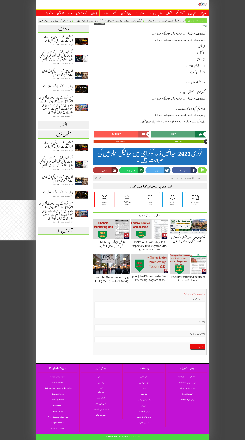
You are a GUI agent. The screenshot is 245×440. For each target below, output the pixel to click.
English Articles (57, 423)
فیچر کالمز (101, 392)
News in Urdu (58, 382)
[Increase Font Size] (100, 178)
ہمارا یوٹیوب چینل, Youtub (187, 377)
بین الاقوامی (126, 13)
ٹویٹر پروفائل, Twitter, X (187, 388)
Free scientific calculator (58, 417)
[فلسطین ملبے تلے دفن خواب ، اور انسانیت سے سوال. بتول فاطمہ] (81, 41)
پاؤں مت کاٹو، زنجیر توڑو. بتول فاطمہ (57, 86)
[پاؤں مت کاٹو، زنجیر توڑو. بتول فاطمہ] (81, 88)
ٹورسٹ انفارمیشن (64, 13)
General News (58, 394)
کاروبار (144, 405)
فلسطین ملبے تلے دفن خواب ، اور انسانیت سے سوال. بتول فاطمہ (167, 21)
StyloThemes (134, 437)
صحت (144, 388)
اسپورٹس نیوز (141, 13)
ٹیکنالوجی (101, 382)
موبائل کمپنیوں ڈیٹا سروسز (144, 400)
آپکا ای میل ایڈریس (197, 333)
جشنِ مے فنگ (101, 415)
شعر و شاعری (81, 13)
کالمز (100, 388)
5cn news (188, 178)
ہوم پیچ (203, 13)
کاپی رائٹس (144, 377)
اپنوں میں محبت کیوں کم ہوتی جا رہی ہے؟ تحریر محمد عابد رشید (53, 21)
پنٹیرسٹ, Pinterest (187, 400)
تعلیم (115, 13)
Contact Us (57, 405)
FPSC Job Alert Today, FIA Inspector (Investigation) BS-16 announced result (149, 246)
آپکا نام (202, 321)
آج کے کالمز (101, 398)
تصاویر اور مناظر (101, 403)
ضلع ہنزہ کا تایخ (144, 423)
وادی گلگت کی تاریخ (144, 417)
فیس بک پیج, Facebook (187, 382)
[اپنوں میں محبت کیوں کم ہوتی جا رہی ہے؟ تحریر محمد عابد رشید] (81, 75)
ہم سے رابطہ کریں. (144, 411)
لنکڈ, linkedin (187, 394)
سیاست (105, 13)
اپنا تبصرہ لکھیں (199, 299)
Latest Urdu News (57, 377)
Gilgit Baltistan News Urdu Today (58, 388)
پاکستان (94, 13)
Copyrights (58, 411)
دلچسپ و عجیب (144, 382)
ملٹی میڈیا (144, 394)
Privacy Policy (58, 400)
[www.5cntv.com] (202, 4)
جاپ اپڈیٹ (156, 13)
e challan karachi (58, 428)
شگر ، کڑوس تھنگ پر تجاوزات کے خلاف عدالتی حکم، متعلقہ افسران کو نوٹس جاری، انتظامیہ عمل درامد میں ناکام (109, 21)
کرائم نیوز (49, 13)
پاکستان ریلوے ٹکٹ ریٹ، (101, 409)
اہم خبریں (192, 13)
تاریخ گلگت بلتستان (175, 13)
